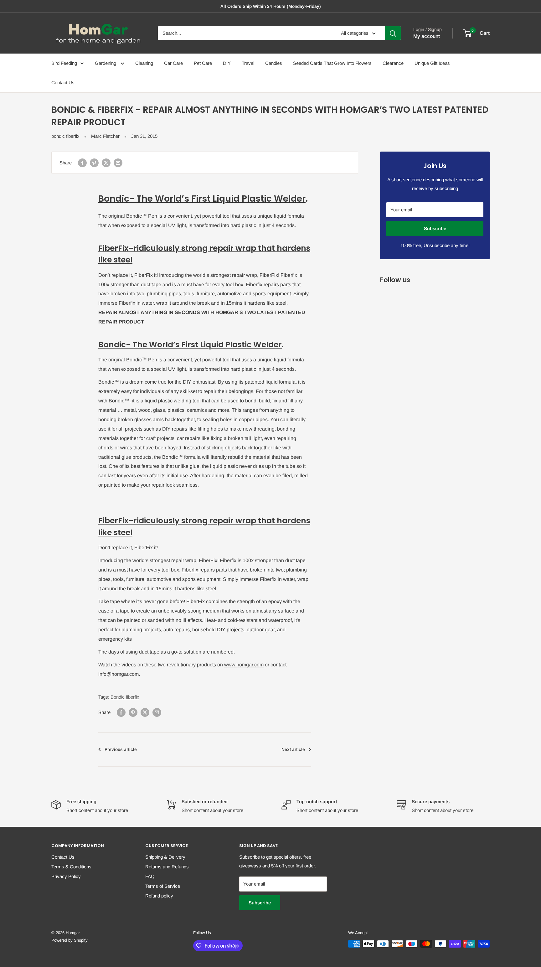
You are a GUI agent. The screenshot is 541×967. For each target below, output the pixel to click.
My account (426, 36)
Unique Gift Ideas (432, 63)
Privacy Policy (66, 876)
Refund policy (159, 895)
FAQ (150, 876)
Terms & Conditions (71, 866)
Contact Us (63, 82)
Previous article (121, 749)
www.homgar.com (244, 664)
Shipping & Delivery (165, 857)
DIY (227, 63)
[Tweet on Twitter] (106, 162)
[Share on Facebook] (82, 162)
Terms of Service (162, 886)
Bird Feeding (64, 63)
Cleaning (144, 63)
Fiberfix (190, 569)
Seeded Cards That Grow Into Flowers (332, 63)
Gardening (106, 63)
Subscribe (435, 228)
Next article (293, 749)
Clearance (393, 63)
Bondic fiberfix (125, 697)
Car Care (173, 63)
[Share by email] (118, 162)
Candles (273, 63)
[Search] (393, 33)
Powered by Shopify (69, 940)
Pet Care (203, 63)
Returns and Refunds (167, 866)
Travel (248, 63)
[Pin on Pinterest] (94, 162)
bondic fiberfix (65, 136)
